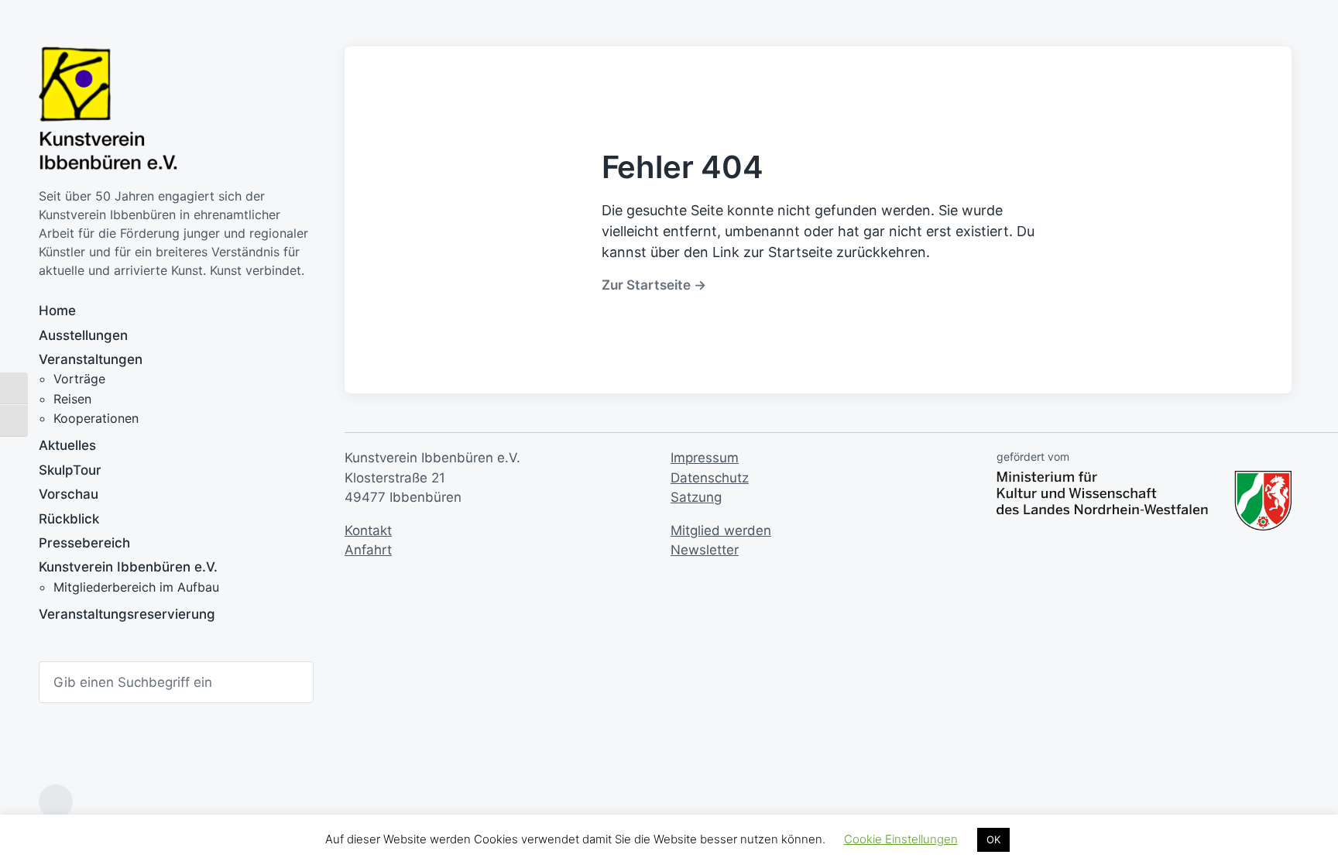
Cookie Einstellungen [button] (901, 839)
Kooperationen (96, 418)
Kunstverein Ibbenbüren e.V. (128, 567)
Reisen (72, 399)
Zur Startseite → (654, 284)
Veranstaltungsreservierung (127, 614)
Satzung (696, 497)
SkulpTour (70, 470)
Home (57, 310)
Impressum (705, 457)
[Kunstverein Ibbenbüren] (108, 108)
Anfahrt (368, 550)
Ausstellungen (83, 335)
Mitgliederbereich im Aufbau (136, 587)
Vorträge (79, 378)
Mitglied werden (721, 530)
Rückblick (69, 519)
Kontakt (368, 530)
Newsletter (705, 550)
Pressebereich (84, 543)
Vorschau (68, 494)
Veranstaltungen (90, 359)
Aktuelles (67, 445)
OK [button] (993, 839)
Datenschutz (710, 478)
